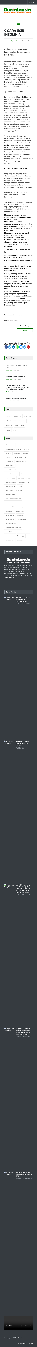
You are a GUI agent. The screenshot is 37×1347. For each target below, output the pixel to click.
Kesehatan (9, 400)
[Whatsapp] (17, 347)
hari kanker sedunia (12, 474)
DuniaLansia (18, 1338)
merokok (18, 503)
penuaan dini (10, 519)
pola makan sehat (23, 531)
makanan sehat (10, 494)
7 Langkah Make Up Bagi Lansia (15, 376)
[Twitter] (9, 347)
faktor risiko (18, 457)
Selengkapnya (9, 577)
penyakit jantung (11, 523)
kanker (13, 478)
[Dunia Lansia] (18, 12)
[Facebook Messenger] (21, 347)
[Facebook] (6, 347)
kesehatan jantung (24, 478)
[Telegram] (24, 347)
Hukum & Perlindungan (13, 420)
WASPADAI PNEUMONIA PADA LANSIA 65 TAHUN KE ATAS (24, 1174)
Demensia (17, 453)
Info (24, 420)
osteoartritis (9, 511)
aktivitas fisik (10, 445)
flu (25, 457)
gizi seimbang (10, 465)
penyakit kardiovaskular (13, 527)
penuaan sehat (21, 519)
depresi (25, 453)
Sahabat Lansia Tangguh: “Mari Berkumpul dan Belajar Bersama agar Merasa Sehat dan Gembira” (18, 387)
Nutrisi (8, 430)
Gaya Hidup (14, 41)
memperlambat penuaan (13, 498)
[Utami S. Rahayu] (9, 329)
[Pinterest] (28, 347)
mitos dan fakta (10, 507)
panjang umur (10, 515)
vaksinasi (20, 540)
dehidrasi (8, 453)
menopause (9, 503)
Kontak (31, 1343)
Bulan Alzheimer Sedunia (13, 449)
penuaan (20, 515)
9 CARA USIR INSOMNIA (14, 33)
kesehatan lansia (11, 482)
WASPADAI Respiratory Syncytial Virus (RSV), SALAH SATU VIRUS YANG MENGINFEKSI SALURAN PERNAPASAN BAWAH (23, 888)
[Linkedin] (13, 347)
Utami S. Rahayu (25, 326)
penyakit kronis (10, 531)
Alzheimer (20, 445)
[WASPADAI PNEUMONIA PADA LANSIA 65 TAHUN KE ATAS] (9, 1242)
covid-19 (26, 449)
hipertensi (24, 474)
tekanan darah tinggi (17, 536)
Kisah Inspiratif (19, 425)
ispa (7, 478)
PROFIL (24, 330)
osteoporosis (20, 511)
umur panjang (10, 540)
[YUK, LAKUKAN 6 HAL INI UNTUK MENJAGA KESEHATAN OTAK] (9, 667)
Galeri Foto (17, 416)
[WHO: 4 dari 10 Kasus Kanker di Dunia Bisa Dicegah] (9, 811)
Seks (14, 430)
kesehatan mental (24, 482)
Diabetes (8, 457)
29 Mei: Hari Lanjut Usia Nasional (16, 398)
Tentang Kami (22, 1343)
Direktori (8, 391)
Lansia (20, 486)
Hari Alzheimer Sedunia (13, 470)
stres (7, 536)
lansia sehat (9, 490)
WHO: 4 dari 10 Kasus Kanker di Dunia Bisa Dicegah (22, 743)
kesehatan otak (10, 486)
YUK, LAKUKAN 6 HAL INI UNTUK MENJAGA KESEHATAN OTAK (23, 599)
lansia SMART (20, 490)
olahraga (21, 507)
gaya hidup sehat (21, 461)
